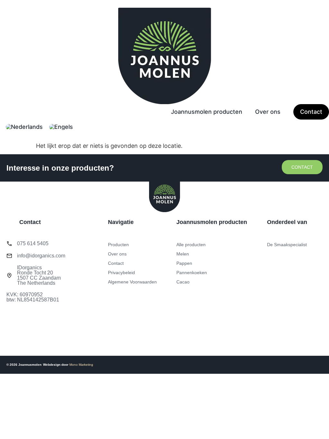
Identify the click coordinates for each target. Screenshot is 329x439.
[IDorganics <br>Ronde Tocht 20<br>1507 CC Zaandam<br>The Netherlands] (9, 275)
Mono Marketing (81, 364)
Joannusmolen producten (206, 111)
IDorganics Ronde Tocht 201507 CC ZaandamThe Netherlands (39, 275)
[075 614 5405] (9, 243)
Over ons (267, 111)
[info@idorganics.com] (9, 256)
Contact (311, 111)
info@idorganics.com (41, 255)
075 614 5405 (33, 243)
